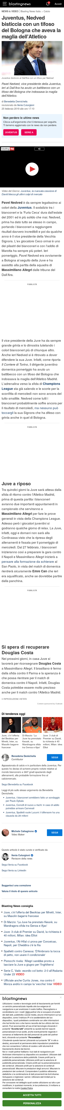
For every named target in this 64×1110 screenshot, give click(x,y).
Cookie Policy (27, 1088)
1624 (27, 1011)
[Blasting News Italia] (20, 4)
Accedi (58, 3)
